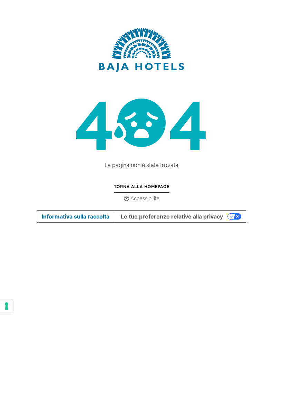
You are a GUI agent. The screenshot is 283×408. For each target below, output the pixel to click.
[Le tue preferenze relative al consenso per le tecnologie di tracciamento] (6, 306)
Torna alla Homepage (141, 186)
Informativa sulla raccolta (75, 216)
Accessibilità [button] (144, 198)
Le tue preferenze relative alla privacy (172, 216)
